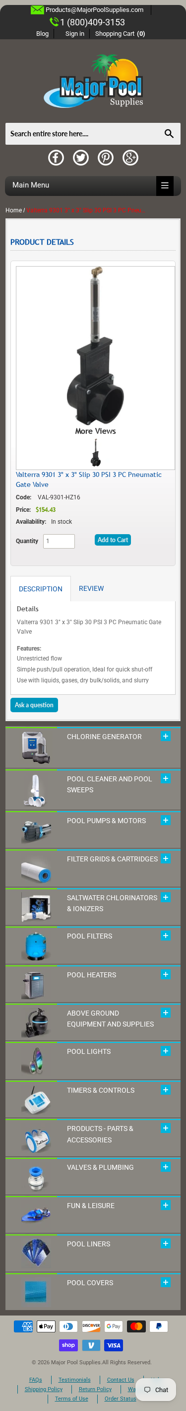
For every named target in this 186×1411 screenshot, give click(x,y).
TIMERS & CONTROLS (100, 1090)
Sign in (74, 33)
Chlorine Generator (104, 737)
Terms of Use (71, 1399)
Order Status (120, 1399)
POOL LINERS (88, 1244)
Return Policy (95, 1389)
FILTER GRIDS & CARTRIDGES (112, 859)
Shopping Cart (120, 33)
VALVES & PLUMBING (100, 1167)
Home (13, 210)
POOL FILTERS (89, 936)
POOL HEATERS (91, 975)
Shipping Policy (43, 1389)
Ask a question (34, 705)
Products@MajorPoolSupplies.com (94, 9)
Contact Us (120, 1380)
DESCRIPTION (40, 589)
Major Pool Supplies (76, 1362)
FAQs (35, 1380)
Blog (42, 33)
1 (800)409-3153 (92, 22)
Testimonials (75, 1380)
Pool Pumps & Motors (106, 821)
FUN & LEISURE (91, 1206)
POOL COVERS (90, 1283)
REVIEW (91, 588)
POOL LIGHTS (89, 1051)
